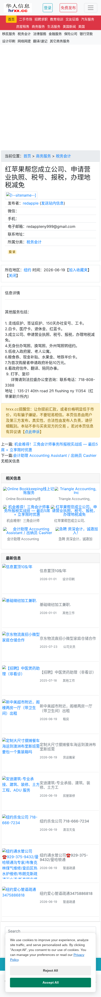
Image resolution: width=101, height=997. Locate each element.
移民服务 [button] (8, 34)
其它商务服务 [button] (60, 41)
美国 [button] (81, 26)
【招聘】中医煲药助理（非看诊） (68, 672)
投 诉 (12, 252)
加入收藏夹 (78, 270)
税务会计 (63, 156)
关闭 (12, 275)
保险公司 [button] (70, 34)
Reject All (50, 970)
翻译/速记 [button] (40, 41)
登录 (47, 7)
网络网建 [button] (24, 41)
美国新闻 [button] (69, 26)
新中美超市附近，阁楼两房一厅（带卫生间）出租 (66, 708)
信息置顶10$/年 (53, 570)
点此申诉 (32, 431)
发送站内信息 (52, 203)
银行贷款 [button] (86, 34)
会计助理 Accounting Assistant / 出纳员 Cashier (55, 455)
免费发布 (68, 7)
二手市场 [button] (25, 19)
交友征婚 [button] (72, 19)
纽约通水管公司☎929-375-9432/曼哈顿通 (64, 857)
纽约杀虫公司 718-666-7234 (64, 821)
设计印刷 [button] (8, 41)
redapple (31, 203)
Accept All (51, 982)
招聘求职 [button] (41, 19)
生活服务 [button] (53, 26)
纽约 (27, 270)
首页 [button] (11, 19)
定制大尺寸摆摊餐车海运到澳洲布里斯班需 (68, 746)
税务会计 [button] (24, 34)
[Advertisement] (50, 97)
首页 (27, 156)
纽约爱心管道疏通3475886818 (66, 893)
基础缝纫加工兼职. (55, 604)
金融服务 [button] (55, 34)
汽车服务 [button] (87, 19)
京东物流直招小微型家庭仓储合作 (68, 638)
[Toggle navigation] (90, 7)
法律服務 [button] (39, 34)
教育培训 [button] (56, 19)
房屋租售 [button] (22, 26)
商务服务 (43, 156)
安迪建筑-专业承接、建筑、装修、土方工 (65, 785)
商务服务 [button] (38, 26)
